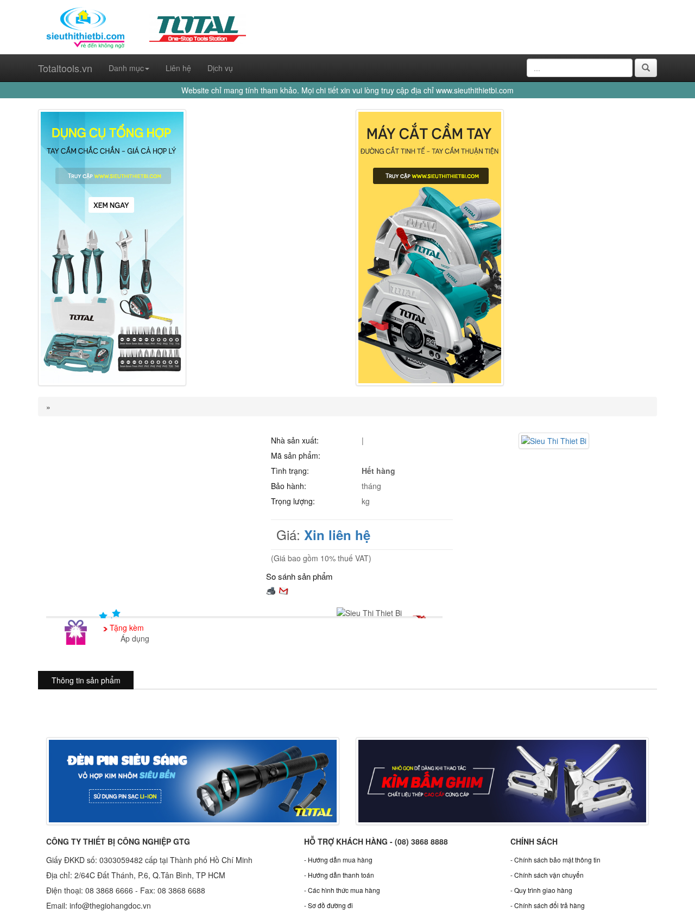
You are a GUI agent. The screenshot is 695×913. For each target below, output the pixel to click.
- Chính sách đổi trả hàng (547, 905)
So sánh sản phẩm (299, 576)
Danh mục (126, 67)
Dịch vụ (220, 67)
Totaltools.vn (65, 68)
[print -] (271, 589)
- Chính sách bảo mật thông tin (555, 859)
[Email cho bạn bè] (283, 589)
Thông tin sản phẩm (86, 680)
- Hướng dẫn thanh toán (339, 874)
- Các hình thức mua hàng (342, 890)
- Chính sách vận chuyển (547, 874)
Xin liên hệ (337, 534)
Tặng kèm (127, 627)
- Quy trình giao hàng (541, 890)
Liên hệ (178, 67)
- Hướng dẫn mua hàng (338, 859)
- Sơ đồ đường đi (328, 905)
